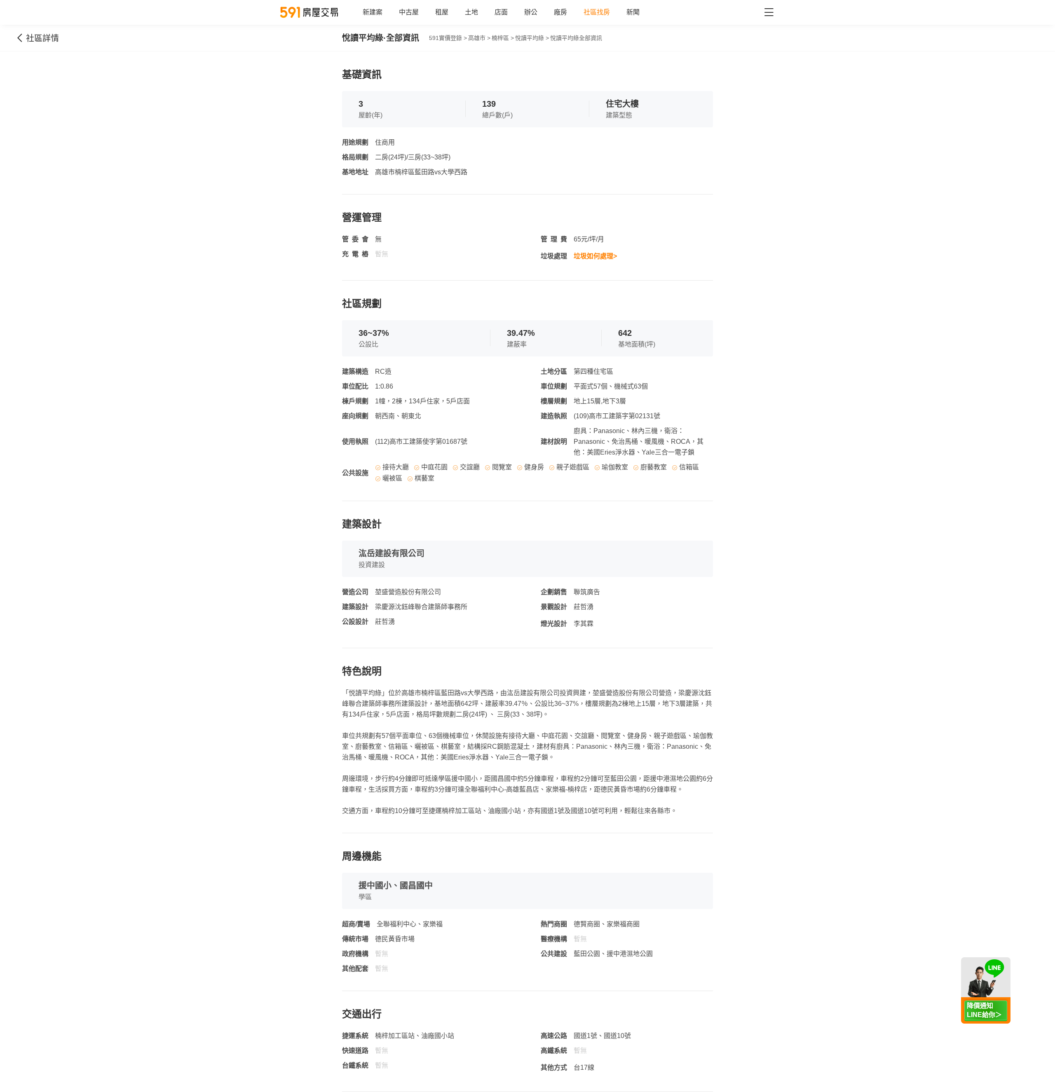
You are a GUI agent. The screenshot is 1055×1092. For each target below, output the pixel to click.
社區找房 (597, 12)
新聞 (633, 12)
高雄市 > (479, 38)
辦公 (530, 12)
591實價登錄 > (448, 38)
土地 (471, 12)
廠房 (560, 12)
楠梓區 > (503, 38)
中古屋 (409, 12)
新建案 (372, 12)
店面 (501, 12)
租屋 (441, 12)
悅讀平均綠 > (532, 38)
